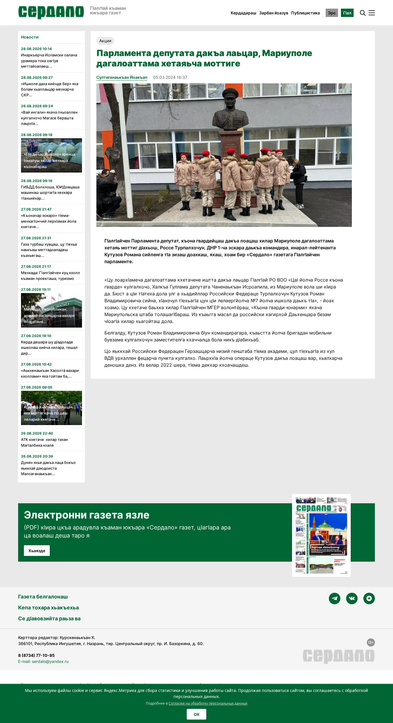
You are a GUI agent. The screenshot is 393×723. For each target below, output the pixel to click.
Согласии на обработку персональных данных (208, 703)
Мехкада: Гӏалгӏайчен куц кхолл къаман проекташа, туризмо (50, 275)
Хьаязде (36, 550)
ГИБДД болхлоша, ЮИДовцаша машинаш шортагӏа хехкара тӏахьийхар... (50, 192)
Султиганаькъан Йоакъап (121, 77)
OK (196, 714)
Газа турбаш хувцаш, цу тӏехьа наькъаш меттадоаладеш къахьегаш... (49, 250)
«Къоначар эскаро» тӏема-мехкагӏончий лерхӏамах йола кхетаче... (48, 221)
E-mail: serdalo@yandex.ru (43, 661)
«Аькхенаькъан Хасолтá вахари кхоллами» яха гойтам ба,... (50, 373)
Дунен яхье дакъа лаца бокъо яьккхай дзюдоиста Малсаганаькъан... (48, 468)
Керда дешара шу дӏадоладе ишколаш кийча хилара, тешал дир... (49, 347)
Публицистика (305, 12)
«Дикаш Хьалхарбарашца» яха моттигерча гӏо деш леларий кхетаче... (48, 413)
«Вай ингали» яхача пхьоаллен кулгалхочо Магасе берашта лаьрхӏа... (49, 118)
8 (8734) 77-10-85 (36, 655)
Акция (105, 40)
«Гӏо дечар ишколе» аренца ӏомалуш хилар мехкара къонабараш (49, 160)
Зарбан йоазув (273, 12)
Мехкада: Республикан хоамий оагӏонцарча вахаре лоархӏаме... (49, 315)
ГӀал (347, 12)
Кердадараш (243, 12)
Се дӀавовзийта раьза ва (49, 618)
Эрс (332, 12)
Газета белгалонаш (43, 597)
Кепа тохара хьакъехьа (48, 608)
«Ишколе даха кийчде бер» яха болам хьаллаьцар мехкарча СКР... (49, 89)
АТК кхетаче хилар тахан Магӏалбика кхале (44, 442)
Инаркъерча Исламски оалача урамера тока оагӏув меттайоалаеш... (49, 60)
